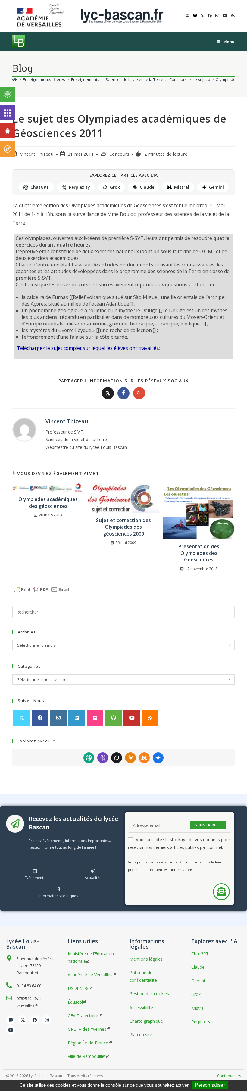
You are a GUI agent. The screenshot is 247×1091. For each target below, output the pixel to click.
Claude (147, 187)
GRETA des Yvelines (87, 1029)
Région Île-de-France (88, 1043)
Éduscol (75, 1002)
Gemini (216, 187)
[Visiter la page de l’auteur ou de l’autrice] (24, 429)
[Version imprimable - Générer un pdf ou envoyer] (41, 589)
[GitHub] (113, 718)
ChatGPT (39, 187)
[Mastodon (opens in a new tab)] (187, 16)
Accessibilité (141, 1007)
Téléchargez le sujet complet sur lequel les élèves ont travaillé (86, 348)
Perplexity (79, 187)
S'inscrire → (208, 825)
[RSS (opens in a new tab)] (232, 16)
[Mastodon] (10, 1019)
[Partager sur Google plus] (139, 393)
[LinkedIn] (76, 718)
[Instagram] (58, 718)
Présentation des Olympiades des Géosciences (198, 553)
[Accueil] (14, 79)
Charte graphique (146, 1021)
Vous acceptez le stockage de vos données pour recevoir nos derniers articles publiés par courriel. (179, 843)
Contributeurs (229, 1075)
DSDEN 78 (78, 988)
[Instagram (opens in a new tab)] (217, 16)
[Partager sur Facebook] (123, 393)
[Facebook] (40, 718)
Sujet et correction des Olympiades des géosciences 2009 (123, 527)
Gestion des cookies (149, 993)
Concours (119, 154)
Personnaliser (210, 1085)
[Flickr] (95, 718)
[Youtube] (132, 718)
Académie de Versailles (90, 975)
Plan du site (141, 1034)
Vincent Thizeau (37, 154)
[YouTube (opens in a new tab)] (225, 16)
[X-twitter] (22, 1019)
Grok (115, 187)
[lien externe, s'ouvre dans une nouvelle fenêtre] (41, 15)
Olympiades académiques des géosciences (48, 502)
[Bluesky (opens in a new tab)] (195, 16)
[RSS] (150, 718)
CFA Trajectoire (83, 1015)
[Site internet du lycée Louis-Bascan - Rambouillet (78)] (122, 15)
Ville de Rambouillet (87, 1056)
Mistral (181, 187)
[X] (21, 718)
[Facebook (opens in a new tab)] (210, 16)
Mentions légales (146, 959)
